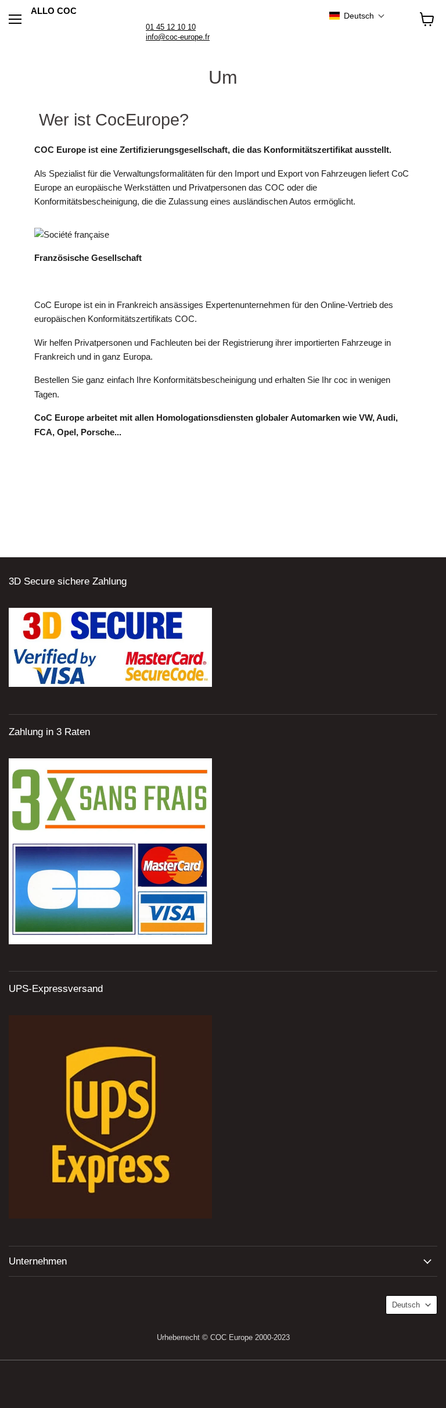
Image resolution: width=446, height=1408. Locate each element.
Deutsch (406, 1304)
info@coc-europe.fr (178, 37)
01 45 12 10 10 (171, 27)
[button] (357, 16)
